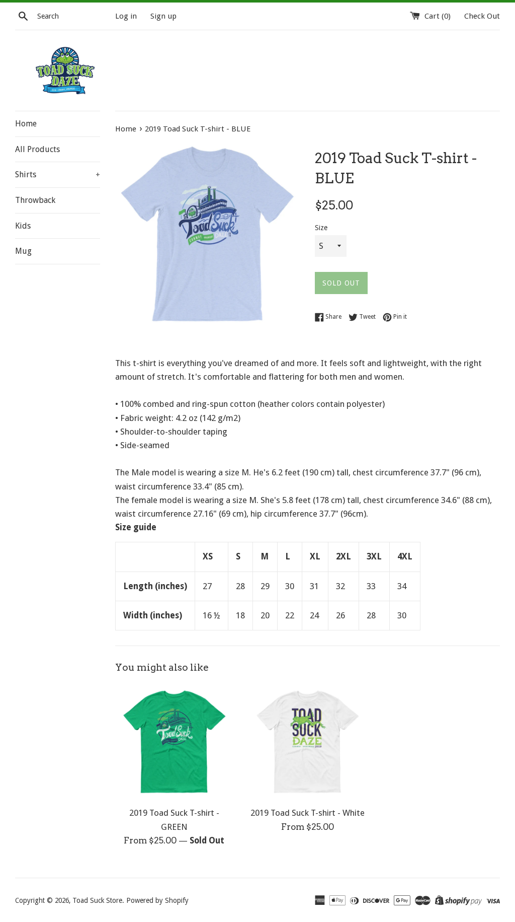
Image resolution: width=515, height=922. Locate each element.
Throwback (35, 200)
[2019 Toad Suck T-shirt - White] (307, 742)
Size (321, 228)
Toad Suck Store (97, 900)
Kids (23, 226)
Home (26, 123)
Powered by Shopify (157, 900)
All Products (37, 149)
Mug (23, 251)
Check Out (482, 16)
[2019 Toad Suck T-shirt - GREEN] (174, 742)
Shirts (57, 174)
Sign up (163, 16)
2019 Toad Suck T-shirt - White (307, 813)
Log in (126, 16)
